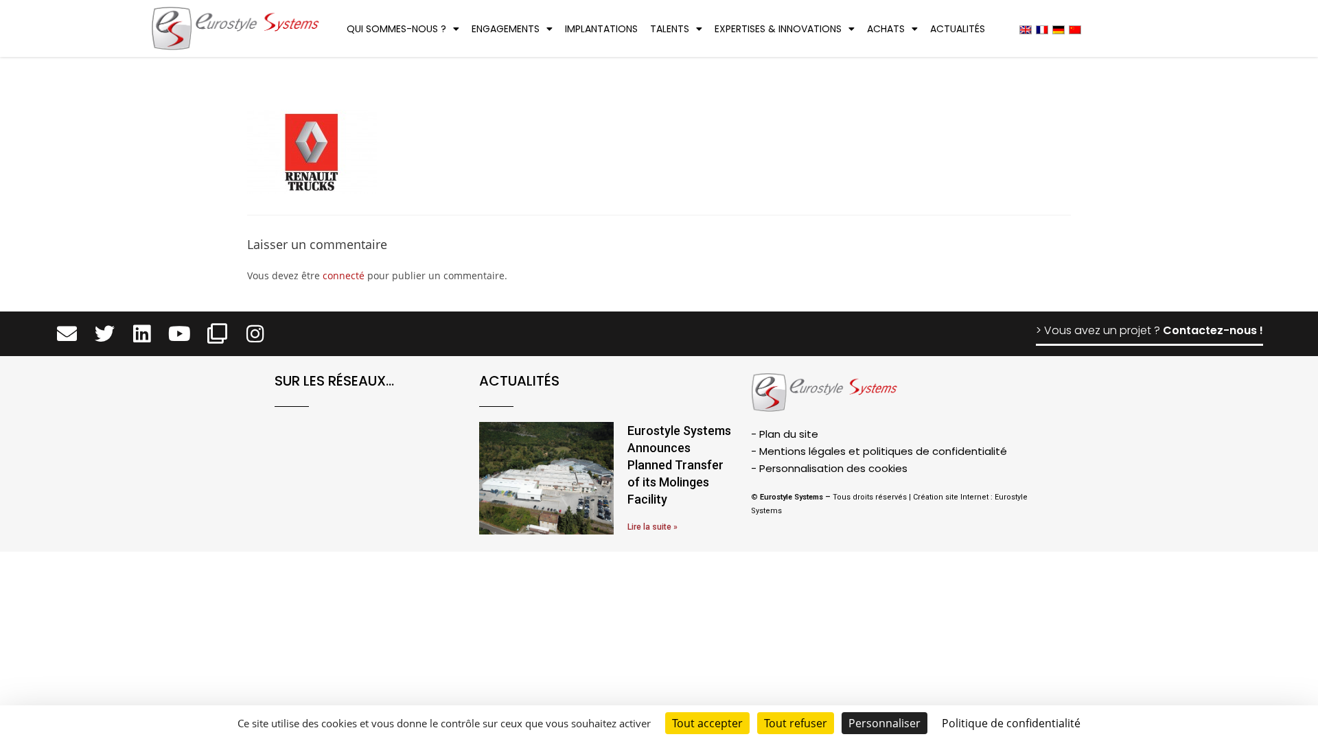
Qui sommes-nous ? (396, 29)
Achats (886, 29)
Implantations (601, 29)
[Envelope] (67, 334)
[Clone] (217, 334)
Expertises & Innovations (778, 29)
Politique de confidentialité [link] (1011, 723)
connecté (344, 275)
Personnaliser (884, 723)
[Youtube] (179, 334)
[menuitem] (1025, 29)
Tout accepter (707, 723)
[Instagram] (255, 334)
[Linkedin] (142, 334)
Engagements (506, 29)
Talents (669, 29)
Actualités (957, 29)
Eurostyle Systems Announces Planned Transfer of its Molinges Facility (679, 465)
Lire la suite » (652, 527)
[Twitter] (105, 334)
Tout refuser (795, 723)
